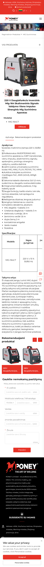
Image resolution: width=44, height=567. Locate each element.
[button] (35, 340)
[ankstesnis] (3, 92)
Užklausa (22, 127)
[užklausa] (40, 279)
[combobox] (10, 403)
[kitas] (39, 92)
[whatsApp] (40, 273)
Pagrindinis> (7, 34)
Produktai (16, 34)
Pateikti (22, 450)
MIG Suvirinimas (29, 34)
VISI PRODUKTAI (10, 45)
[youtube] (22, 514)
